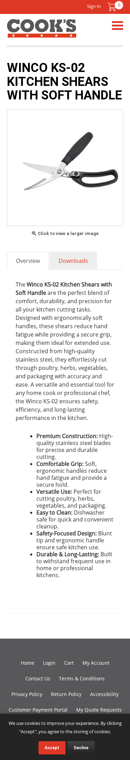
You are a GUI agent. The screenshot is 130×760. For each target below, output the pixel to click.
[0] (112, 7)
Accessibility (104, 694)
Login (49, 663)
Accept (52, 747)
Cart (69, 663)
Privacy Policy (26, 694)
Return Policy (66, 694)
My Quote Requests (99, 709)
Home (27, 663)
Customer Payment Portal (38, 709)
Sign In (94, 6)
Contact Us (37, 678)
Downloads (73, 261)
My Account (96, 663)
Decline (81, 747)
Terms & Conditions (82, 678)
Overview (28, 261)
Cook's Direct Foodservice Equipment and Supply (41, 32)
